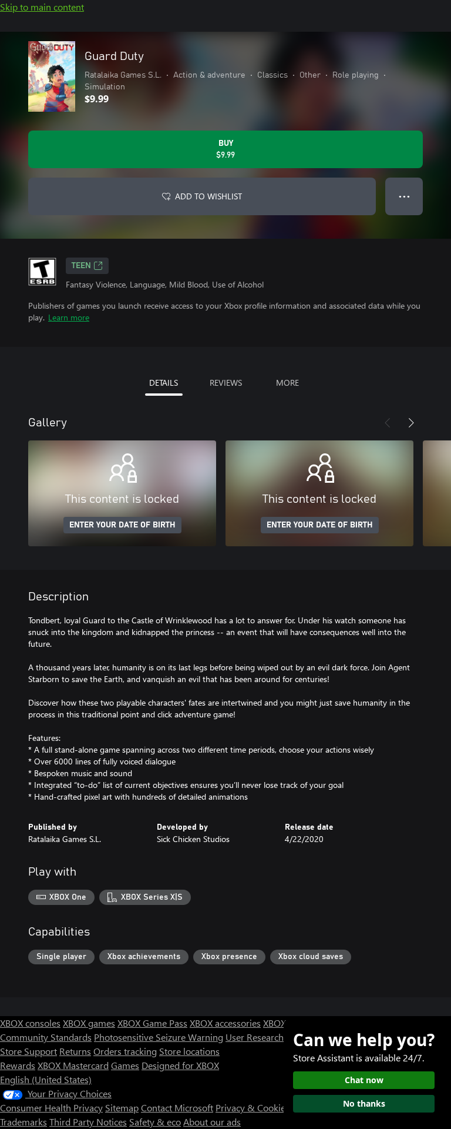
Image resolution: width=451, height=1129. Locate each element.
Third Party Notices (88, 1121)
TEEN (81, 266)
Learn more (68, 317)
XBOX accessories (225, 1023)
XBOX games (89, 1023)
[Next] (411, 423)
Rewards (17, 1065)
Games (125, 1065)
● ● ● (404, 196)
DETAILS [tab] (163, 382)
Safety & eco (155, 1121)
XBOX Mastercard (73, 1065)
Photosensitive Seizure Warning (158, 1037)
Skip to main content (42, 7)
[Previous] (387, 423)
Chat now (364, 1079)
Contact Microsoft (177, 1107)
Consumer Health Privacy (51, 1107)
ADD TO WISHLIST (208, 196)
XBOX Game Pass (152, 1023)
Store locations (189, 1051)
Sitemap (122, 1107)
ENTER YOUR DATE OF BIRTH (122, 525)
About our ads (212, 1121)
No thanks (364, 1103)
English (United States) (46, 1079)
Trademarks (23, 1121)
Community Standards (46, 1037)
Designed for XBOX (180, 1065)
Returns (75, 1051)
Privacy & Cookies (253, 1107)
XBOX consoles (30, 1023)
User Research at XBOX (273, 1037)
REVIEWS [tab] (226, 382)
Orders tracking (125, 1051)
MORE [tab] (287, 382)
